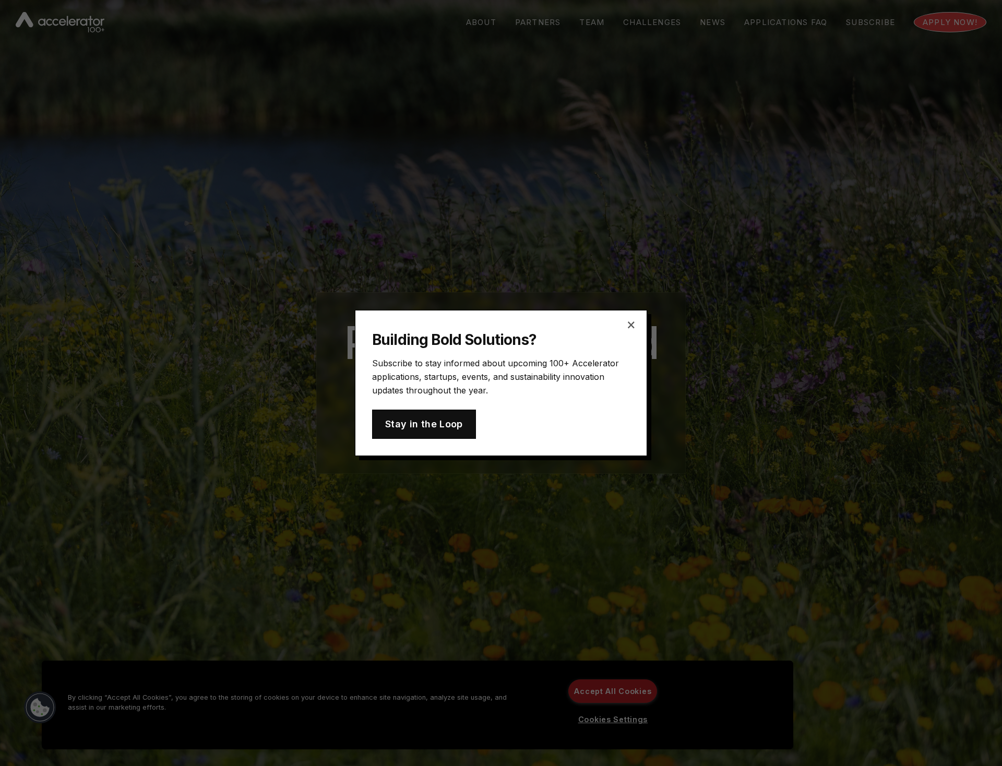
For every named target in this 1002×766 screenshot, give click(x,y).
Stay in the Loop (424, 423)
